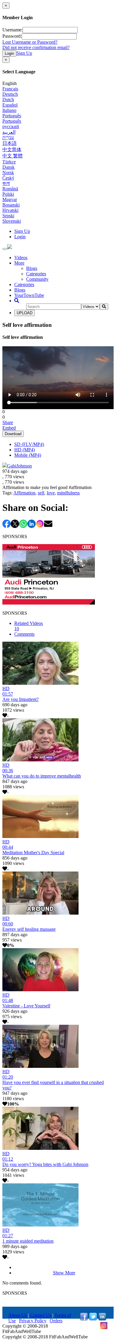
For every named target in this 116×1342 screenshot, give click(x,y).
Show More (64, 1272)
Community (37, 279)
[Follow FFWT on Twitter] (93, 1318)
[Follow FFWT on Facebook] (84, 1318)
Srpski (8, 215)
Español (10, 104)
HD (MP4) (24, 449)
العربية (8, 132)
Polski (8, 194)
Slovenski (11, 221)
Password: (12, 36)
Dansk (8, 167)
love (51, 492)
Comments (24, 634)
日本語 (9, 143)
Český (8, 177)
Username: (12, 29)
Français (10, 88)
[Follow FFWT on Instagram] (104, 1327)
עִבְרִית (8, 137)
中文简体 (11, 149)
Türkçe (9, 161)
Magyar (9, 199)
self (41, 492)
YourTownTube (29, 295)
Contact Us (40, 1315)
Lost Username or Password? (29, 42)
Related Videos (28, 626)
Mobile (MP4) (27, 455)
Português (11, 115)
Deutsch (10, 94)
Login (9, 53)
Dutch (8, 99)
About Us (17, 1315)
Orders (56, 1320)
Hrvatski (10, 210)
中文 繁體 (12, 155)
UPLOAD (24, 313)
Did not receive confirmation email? (36, 47)
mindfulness (68, 492)
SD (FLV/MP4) (29, 444)
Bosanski (11, 204)
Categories (36, 273)
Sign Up (24, 53)
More (19, 262)
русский (10, 126)
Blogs (31, 268)
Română (10, 188)
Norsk (8, 172)
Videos (20, 257)
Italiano (9, 110)
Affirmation (24, 492)
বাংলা (6, 183)
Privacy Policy (32, 1320)
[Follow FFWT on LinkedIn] (102, 1318)
